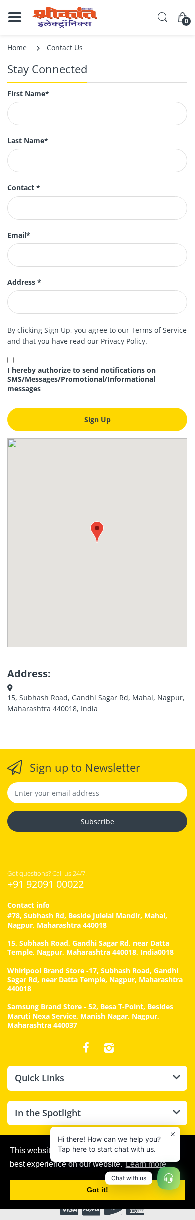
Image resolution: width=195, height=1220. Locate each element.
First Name (29, 93)
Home (17, 47)
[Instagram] (109, 1048)
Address (25, 282)
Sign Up (97, 419)
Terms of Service (159, 330)
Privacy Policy (123, 341)
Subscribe (97, 821)
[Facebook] (86, 1048)
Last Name (28, 140)
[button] (97, 532)
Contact (24, 187)
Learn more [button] (146, 1164)
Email (19, 235)
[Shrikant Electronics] (65, 17)
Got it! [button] (97, 1190)
